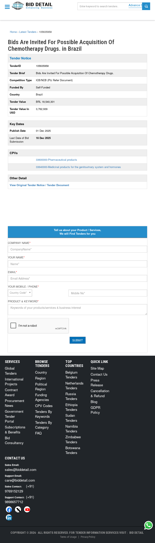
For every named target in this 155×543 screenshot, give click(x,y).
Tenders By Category (43, 425)
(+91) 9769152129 (19, 488)
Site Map (97, 368)
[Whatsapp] (148, 525)
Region (40, 377)
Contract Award (11, 392)
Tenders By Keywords (43, 414)
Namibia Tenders (71, 428)
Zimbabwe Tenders (73, 439)
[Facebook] (9, 509)
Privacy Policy (88, 536)
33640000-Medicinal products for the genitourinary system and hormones (78, 167)
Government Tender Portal (14, 416)
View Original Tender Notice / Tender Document (39, 185)
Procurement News (14, 403)
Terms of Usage (68, 536)
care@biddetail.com (20, 480)
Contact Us (99, 374)
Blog (94, 401)
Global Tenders (11, 370)
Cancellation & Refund (100, 393)
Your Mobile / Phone (23, 286)
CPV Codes (44, 405)
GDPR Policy (95, 410)
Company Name (19, 243)
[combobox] (20, 293)
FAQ (38, 432)
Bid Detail (136, 533)
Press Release (97, 382)
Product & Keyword (23, 301)
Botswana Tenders (72, 450)
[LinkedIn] (9, 517)
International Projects (14, 381)
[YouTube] (27, 509)
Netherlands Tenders (74, 385)
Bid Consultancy (14, 440)
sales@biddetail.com (20, 469)
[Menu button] (8, 6)
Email (12, 272)
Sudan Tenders (71, 418)
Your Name (16, 257)
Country (41, 372)
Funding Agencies (42, 397)
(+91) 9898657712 (19, 499)
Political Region (41, 386)
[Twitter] (18, 509)
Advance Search (139, 5)
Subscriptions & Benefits (15, 429)
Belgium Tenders (71, 374)
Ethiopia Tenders (71, 407)
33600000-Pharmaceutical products (56, 160)
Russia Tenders (71, 396)
